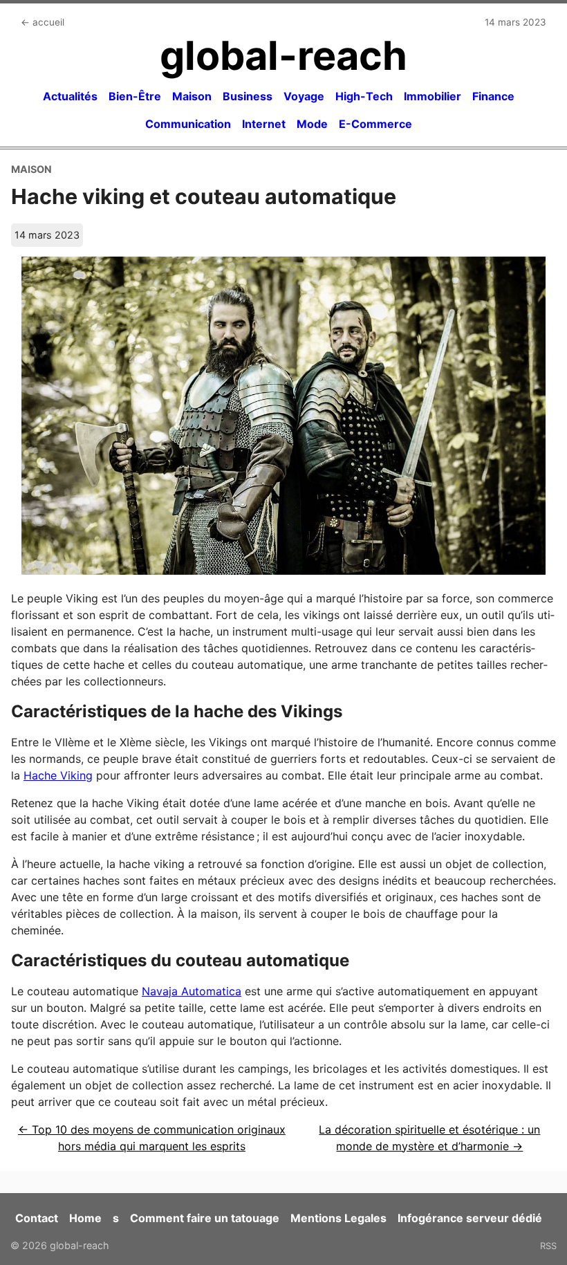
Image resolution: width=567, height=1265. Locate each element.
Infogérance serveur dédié (470, 1218)
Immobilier (432, 96)
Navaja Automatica (191, 991)
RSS (548, 1245)
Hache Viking (58, 775)
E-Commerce (375, 124)
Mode (312, 124)
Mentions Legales (338, 1218)
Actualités (70, 96)
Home (85, 1218)
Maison (192, 96)
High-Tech (364, 96)
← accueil (42, 22)
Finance (493, 96)
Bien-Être (135, 96)
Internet (264, 124)
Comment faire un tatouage (204, 1218)
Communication (188, 124)
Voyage (304, 96)
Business (247, 96)
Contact (36, 1218)
